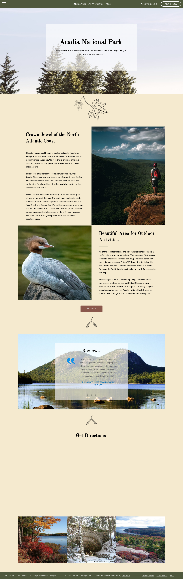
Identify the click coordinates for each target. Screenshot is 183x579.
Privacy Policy (148, 576)
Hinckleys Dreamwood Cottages (91, 4)
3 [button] (95, 395)
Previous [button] (67, 376)
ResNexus (126, 576)
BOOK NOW (91, 309)
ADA (172, 576)
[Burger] (4, 3)
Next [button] (116, 376)
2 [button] (91, 395)
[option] (91, 371)
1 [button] (87, 395)
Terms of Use (162, 576)
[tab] (87, 395)
